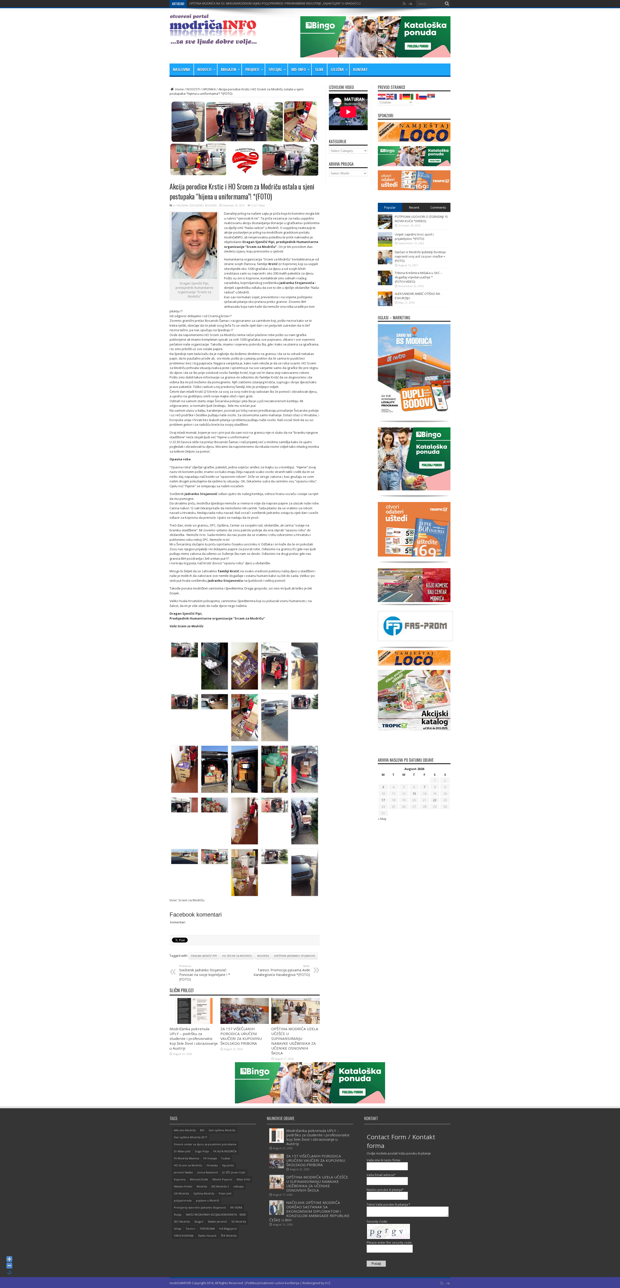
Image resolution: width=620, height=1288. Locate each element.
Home (179, 89)
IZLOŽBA (337, 69)
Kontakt (360, 69)
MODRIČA (211, 205)
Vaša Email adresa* (381, 1175)
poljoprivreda (183, 1200)
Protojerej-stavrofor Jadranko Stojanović (200, 1207)
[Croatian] (382, 96)
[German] (407, 96)
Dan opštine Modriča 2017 (190, 1137)
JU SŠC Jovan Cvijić (233, 1172)
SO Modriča (238, 1221)
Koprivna (180, 1179)
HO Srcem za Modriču (237, 956)
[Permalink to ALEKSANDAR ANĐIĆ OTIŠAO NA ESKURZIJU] (385, 305)
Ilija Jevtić (228, 1165)
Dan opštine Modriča (222, 1130)
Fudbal (225, 1158)
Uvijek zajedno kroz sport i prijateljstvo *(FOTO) (414, 236)
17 (383, 800)
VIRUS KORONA (184, 1235)
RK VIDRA (236, 1207)
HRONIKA (209, 89)
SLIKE (319, 69)
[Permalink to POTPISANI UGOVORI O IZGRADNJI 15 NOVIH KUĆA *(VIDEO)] (385, 228)
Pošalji (376, 1263)
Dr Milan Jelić (182, 1151)
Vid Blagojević (228, 1228)
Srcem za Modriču (191, 900)
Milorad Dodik (199, 1179)
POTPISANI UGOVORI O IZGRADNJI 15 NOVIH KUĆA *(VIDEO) (421, 218)
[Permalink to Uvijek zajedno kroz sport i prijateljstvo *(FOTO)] (385, 245)
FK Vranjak (210, 1158)
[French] (398, 96)
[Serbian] (431, 96)
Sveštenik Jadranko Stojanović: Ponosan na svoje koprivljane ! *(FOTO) (204, 973)
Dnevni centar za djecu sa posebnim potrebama (205, 1144)
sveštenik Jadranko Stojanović (294, 956)
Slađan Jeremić (217, 1221)
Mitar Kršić (243, 1179)
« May (382, 819)
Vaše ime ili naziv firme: (384, 1160)
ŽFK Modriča (229, 1235)
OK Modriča (181, 1193)
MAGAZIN (228, 69)
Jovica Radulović (207, 1172)
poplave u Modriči (207, 1200)
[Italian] (415, 96)
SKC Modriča (182, 1221)
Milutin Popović (222, 1179)
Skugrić (198, 1221)
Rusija (177, 1214)
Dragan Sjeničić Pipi (204, 956)
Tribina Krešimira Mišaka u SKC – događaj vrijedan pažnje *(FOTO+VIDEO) (418, 277)
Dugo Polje (202, 1151)
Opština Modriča (203, 1193)
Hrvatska (212, 1165)
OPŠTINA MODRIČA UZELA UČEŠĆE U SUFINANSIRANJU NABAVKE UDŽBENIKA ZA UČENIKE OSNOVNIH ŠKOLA (294, 1040)
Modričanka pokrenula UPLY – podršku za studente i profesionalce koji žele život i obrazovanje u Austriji (194, 1038)
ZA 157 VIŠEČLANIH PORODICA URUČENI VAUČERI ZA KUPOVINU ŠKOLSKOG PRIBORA (247, 3)
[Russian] (423, 96)
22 (434, 800)
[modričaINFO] (213, 41)
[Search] (446, 3)
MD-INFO (298, 69)
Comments (438, 207)
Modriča (263, 956)
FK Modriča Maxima (186, 1158)
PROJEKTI (252, 69)
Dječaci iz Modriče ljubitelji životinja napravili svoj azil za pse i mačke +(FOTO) (420, 256)
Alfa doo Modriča (185, 1130)
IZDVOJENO (196, 205)
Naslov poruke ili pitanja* (385, 1189)
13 (414, 793)
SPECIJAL (275, 69)
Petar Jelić (225, 1193)
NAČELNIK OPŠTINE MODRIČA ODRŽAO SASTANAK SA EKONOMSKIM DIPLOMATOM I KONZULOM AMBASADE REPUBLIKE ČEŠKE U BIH (309, 1211)
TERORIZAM (207, 1228)
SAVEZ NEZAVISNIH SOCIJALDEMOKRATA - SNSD (216, 1214)
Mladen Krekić (183, 1186)
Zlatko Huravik (207, 1235)
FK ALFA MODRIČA (225, 1151)
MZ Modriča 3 (220, 1186)
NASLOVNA (181, 69)
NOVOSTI (204, 69)
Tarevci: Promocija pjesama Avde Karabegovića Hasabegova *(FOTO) (282, 970)
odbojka (238, 1186)
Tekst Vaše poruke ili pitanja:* (388, 1204)
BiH (202, 1130)
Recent (414, 207)
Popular (390, 207)
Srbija (177, 1228)
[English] (390, 96)
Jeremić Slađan (183, 1172)
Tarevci (190, 1228)
